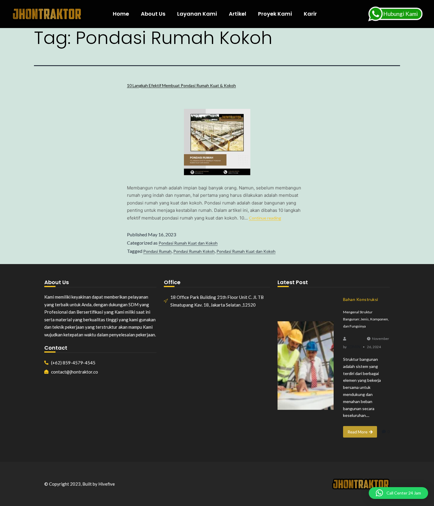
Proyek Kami (275, 13)
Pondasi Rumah (157, 251)
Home (121, 13)
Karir (310, 13)
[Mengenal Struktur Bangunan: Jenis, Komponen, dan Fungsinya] (306, 365)
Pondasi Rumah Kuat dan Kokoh (188, 242)
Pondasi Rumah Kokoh (194, 251)
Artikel (237, 13)
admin (353, 346)
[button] (398, 493)
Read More (357, 431)
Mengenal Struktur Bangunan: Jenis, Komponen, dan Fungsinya (366, 319)
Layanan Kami (197, 13)
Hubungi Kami (400, 13)
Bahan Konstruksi (360, 299)
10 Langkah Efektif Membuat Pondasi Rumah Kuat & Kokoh (181, 85)
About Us (153, 13)
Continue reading (265, 217)
